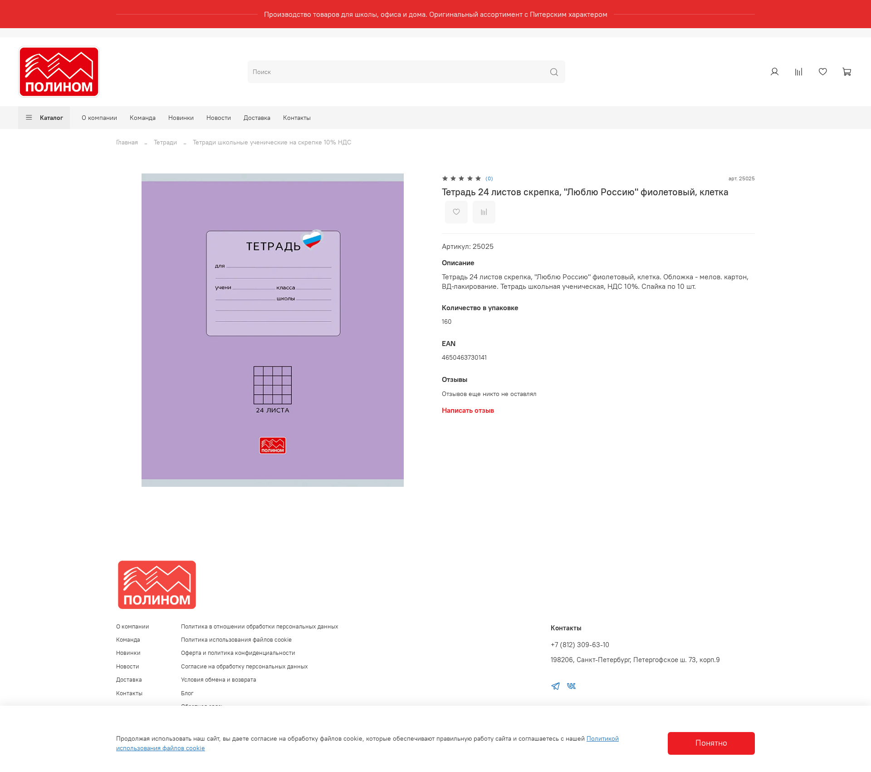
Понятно (711, 743)
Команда (143, 118)
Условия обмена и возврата (218, 679)
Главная (127, 142)
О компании (99, 118)
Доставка (257, 118)
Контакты (297, 118)
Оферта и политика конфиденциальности (238, 652)
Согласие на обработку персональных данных (244, 666)
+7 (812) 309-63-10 (580, 644)
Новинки (181, 118)
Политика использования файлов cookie (236, 639)
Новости (218, 118)
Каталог (51, 118)
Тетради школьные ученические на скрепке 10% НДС (272, 142)
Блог (187, 693)
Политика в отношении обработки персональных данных (259, 626)
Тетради (165, 142)
